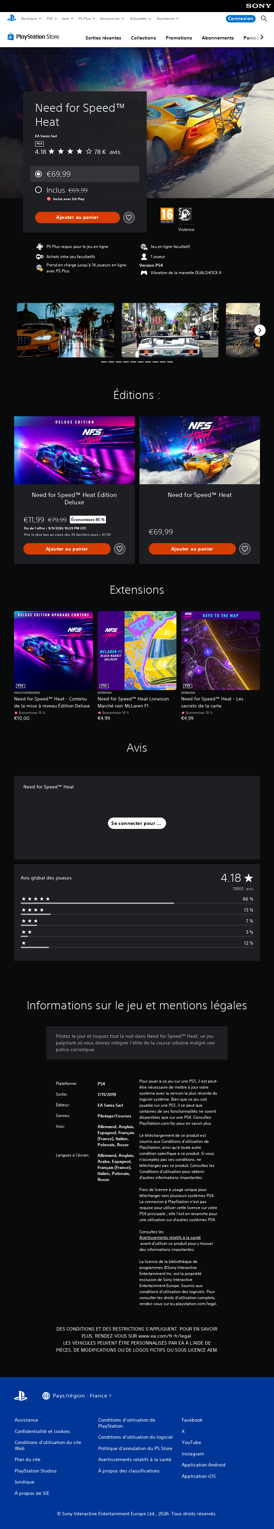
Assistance (165, 18)
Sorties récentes (103, 38)
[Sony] (259, 10)
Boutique (29, 18)
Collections (143, 38)
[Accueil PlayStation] (11, 18)
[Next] (260, 330)
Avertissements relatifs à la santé (170, 1237)
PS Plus (84, 18)
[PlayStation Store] (34, 36)
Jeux (66, 18)
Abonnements (218, 38)
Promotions (179, 38)
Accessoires (110, 18)
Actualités (138, 18)
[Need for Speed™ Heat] (65, 330)
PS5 (49, 18)
